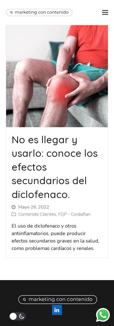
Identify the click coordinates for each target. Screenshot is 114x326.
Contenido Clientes (37, 214)
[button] (105, 12)
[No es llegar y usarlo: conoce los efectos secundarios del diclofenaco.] (57, 75)
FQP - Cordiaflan (74, 214)
